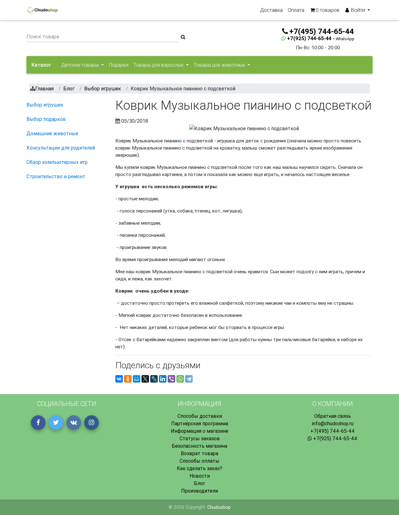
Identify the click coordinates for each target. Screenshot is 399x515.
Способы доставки (199, 416)
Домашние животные (52, 133)
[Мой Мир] (136, 379)
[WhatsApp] (180, 379)
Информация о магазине (199, 431)
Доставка (271, 10)
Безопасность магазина (199, 446)
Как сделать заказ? (199, 468)
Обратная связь (332, 416)
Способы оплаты (199, 461)
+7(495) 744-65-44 (332, 431)
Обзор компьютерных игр (57, 162)
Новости (200, 476)
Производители (199, 491)
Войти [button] (358, 10)
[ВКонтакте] (119, 379)
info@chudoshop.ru (332, 423)
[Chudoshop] (42, 10)
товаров (327, 10)
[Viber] (171, 379)
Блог (199, 483)
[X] (145, 379)
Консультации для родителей (60, 148)
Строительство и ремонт (55, 176)
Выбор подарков (46, 119)
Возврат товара (199, 453)
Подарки (118, 65)
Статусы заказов (200, 438)
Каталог (41, 65)
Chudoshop (219, 507)
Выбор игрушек (44, 105)
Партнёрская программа (199, 423)
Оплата (296, 10)
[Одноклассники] (128, 379)
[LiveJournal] (154, 379)
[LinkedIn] (162, 379)
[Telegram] (189, 379)
